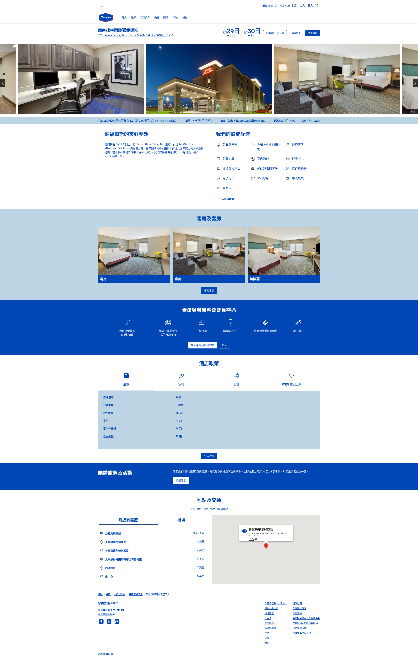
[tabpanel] (209, 420)
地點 (100, 594)
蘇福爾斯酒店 (136, 594)
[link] (202, 120)
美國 (108, 594)
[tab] (126, 380)
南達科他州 (119, 594)
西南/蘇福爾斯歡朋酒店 (158, 594)
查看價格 (314, 33)
